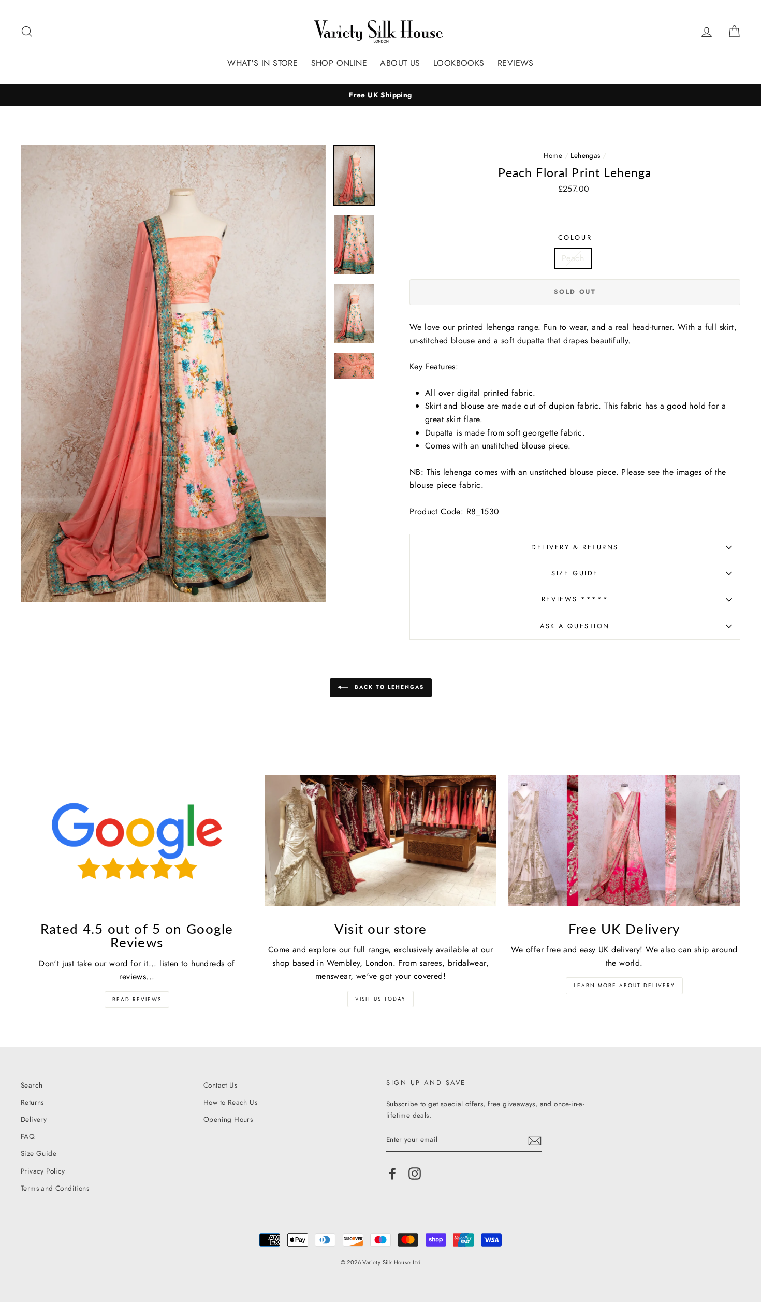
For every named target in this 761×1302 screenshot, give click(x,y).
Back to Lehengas (388, 687)
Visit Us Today (380, 999)
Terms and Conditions (55, 1188)
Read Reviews (137, 999)
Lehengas (585, 155)
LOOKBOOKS (459, 63)
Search (31, 1085)
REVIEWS (515, 63)
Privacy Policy (43, 1171)
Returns (32, 1102)
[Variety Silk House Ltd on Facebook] (392, 1173)
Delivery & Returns (575, 547)
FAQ (28, 1136)
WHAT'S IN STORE (262, 63)
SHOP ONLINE (339, 63)
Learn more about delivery (624, 985)
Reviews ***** (575, 599)
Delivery (34, 1119)
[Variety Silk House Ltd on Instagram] (414, 1173)
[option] (380, 95)
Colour (575, 237)
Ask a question (575, 626)
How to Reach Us (230, 1102)
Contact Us (220, 1085)
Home (553, 155)
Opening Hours (228, 1119)
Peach (573, 258)
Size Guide (574, 573)
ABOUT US (400, 63)
